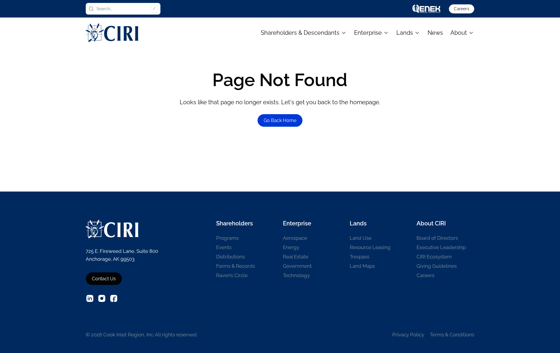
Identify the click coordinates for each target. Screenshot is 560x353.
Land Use (361, 238)
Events (224, 247)
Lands (404, 32)
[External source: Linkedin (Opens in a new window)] (90, 298)
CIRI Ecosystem (434, 257)
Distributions (230, 257)
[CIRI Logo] (112, 32)
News (435, 32)
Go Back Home (280, 120)
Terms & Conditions (452, 335)
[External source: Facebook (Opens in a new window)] (114, 298)
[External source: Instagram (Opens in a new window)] (102, 298)
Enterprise (368, 32)
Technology (296, 275)
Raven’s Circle (232, 275)
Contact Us (104, 278)
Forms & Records (235, 266)
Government (297, 266)
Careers (461, 8)
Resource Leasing (370, 247)
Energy (291, 247)
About (458, 32)
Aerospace (295, 238)
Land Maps (362, 266)
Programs (227, 238)
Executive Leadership (441, 247)
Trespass (359, 257)
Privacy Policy (408, 335)
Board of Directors (437, 238)
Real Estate (295, 257)
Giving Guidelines (436, 266)
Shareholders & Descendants (300, 32)
